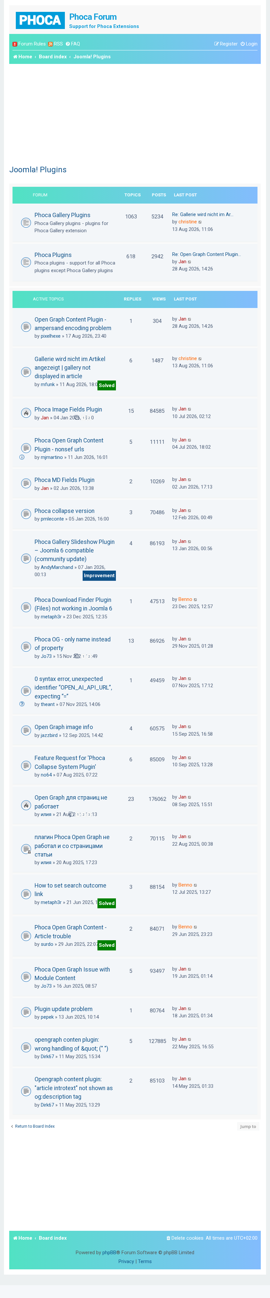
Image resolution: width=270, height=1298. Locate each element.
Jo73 (46, 656)
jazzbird (49, 735)
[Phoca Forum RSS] (50, 44)
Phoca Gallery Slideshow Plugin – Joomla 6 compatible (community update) (75, 551)
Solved (107, 385)
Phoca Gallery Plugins (63, 215)
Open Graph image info (64, 727)
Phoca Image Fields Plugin (68, 409)
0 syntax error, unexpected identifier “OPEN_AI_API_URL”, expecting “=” (73, 688)
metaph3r (51, 617)
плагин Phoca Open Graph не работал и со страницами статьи (72, 846)
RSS (58, 44)
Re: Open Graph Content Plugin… (206, 254)
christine (187, 222)
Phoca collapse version (64, 511)
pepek (47, 1017)
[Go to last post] (190, 319)
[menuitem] (72, 44)
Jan (182, 262)
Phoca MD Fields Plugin (64, 480)
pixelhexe (51, 336)
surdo (47, 944)
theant (48, 704)
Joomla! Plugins (38, 169)
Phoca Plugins (53, 254)
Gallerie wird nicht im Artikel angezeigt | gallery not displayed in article (70, 368)
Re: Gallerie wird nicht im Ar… (202, 214)
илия (46, 814)
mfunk (48, 384)
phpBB (109, 1253)
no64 (46, 775)
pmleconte (52, 519)
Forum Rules (32, 44)
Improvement (99, 575)
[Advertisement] (135, 113)
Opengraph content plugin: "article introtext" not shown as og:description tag (74, 1088)
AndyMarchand (57, 567)
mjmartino (52, 457)
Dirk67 (47, 1056)
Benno (185, 599)
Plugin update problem (64, 1009)
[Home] (41, 20)
